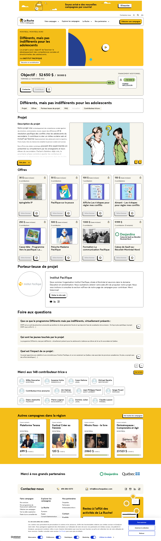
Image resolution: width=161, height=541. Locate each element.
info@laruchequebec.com (101, 489)
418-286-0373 (67, 489)
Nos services (24, 502)
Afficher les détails (105, 537)
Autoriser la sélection (142, 528)
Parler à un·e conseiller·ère (28, 514)
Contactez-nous (125, 15)
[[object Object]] (138, 15)
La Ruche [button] (86, 21)
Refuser (141, 533)
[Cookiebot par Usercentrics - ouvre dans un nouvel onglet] (16, 537)
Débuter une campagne (27, 509)
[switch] (58, 537)
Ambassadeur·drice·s (68, 507)
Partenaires (66, 505)
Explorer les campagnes (71, 21)
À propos (44, 511)
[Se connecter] (134, 15)
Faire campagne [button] (50, 21)
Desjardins (65, 502)
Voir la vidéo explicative (27, 512)
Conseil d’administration (49, 516)
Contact (65, 514)
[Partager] (49, 89)
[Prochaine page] (141, 365)
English (65, 517)
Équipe (43, 514)
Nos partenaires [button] (101, 21)
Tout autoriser (141, 522)
